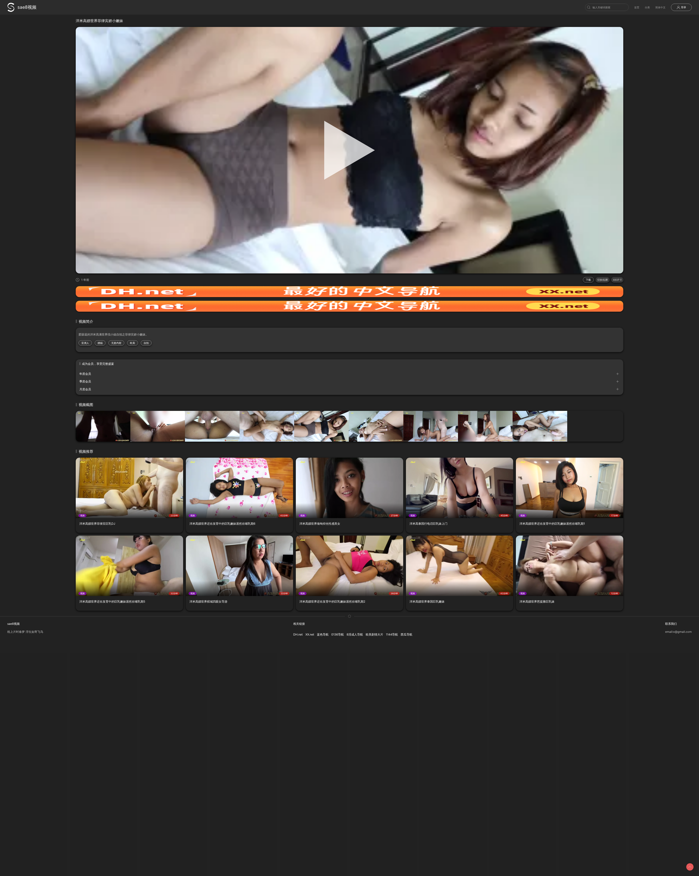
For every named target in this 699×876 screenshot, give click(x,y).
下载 (588, 279)
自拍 (146, 342)
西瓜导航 (406, 634)
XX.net (309, 634)
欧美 (132, 342)
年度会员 (85, 374)
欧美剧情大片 (374, 634)
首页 (636, 7)
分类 (647, 7)
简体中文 (660, 7)
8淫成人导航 (355, 634)
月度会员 (85, 389)
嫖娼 (100, 342)
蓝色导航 (323, 634)
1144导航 (392, 634)
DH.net (298, 634)
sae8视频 (26, 7)
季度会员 (85, 381)
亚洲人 (85, 342)
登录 (683, 7)
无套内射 (116, 342)
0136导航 (337, 634)
